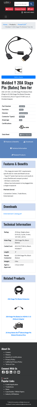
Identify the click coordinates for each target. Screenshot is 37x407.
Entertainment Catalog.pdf (13, 214)
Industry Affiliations (12, 394)
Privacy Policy (10, 359)
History (8, 355)
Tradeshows (9, 387)
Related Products (20, 155)
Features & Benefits (12, 142)
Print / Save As (26, 135)
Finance (10, 9)
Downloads (29, 142)
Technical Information (19, 148)
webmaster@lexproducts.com (23, 404)
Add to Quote (18, 77)
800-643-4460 (29, 12)
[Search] (31, 4)
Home (5, 24)
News (7, 389)
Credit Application (11, 384)
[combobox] (21, 4)
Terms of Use (9, 364)
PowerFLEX (22, 24)
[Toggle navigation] (6, 17)
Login (31, 9)
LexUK (5, 378)
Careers (8, 352)
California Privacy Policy (13, 362)
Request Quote (20, 9)
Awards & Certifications (13, 357)
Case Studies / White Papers (14, 392)
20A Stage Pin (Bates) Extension (18, 299)
